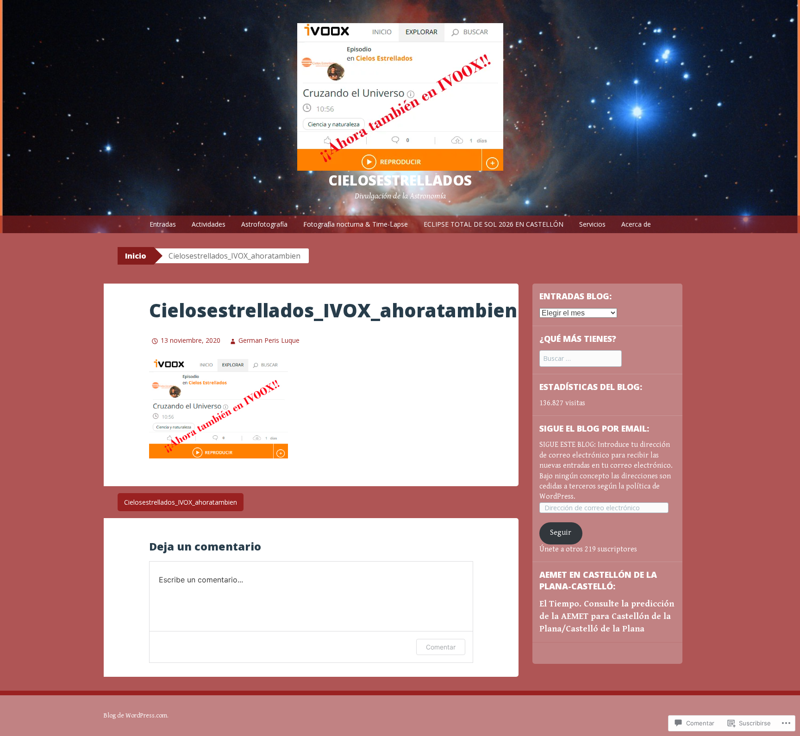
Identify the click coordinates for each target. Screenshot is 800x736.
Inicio (135, 256)
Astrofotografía (264, 224)
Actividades (208, 224)
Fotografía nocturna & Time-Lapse (355, 224)
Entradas (163, 224)
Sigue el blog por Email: (594, 428)
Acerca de (636, 224)
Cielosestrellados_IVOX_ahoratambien (180, 502)
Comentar (441, 647)
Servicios (592, 224)
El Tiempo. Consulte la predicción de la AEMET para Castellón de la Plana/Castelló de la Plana (606, 616)
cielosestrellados (400, 180)
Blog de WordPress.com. (136, 715)
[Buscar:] (580, 358)
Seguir (560, 532)
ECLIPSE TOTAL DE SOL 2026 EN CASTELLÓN (493, 224)
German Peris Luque (269, 340)
